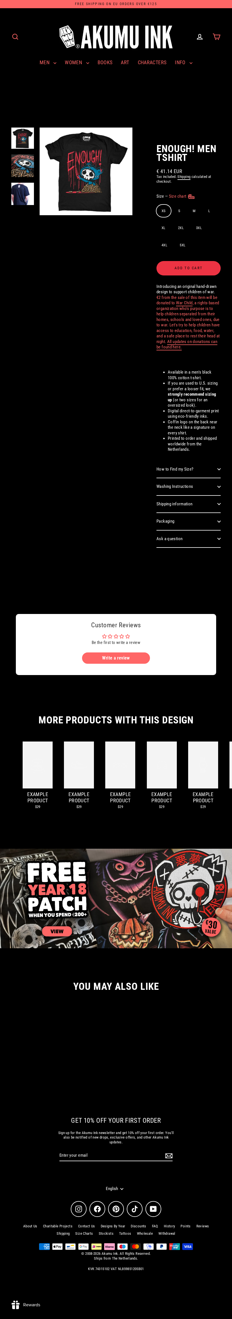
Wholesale (145, 1233)
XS (164, 211)
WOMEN (74, 62)
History (169, 1226)
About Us (30, 1226)
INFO (181, 62)
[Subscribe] (168, 1155)
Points (185, 1226)
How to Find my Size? (175, 469)
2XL (181, 228)
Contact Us (86, 1226)
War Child (184, 302)
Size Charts (84, 1233)
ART (125, 62)
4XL (164, 245)
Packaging (165, 521)
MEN (45, 62)
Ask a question (169, 538)
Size (171, 196)
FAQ (155, 1226)
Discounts (138, 1226)
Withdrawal (166, 1233)
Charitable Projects (57, 1226)
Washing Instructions (174, 486)
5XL (182, 245)
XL (164, 228)
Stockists (106, 1233)
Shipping (183, 176)
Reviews (202, 1226)
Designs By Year (113, 1226)
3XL (199, 228)
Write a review (116, 658)
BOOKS (105, 62)
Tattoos (125, 1233)
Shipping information (174, 504)
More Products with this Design (116, 720)
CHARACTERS (152, 62)
